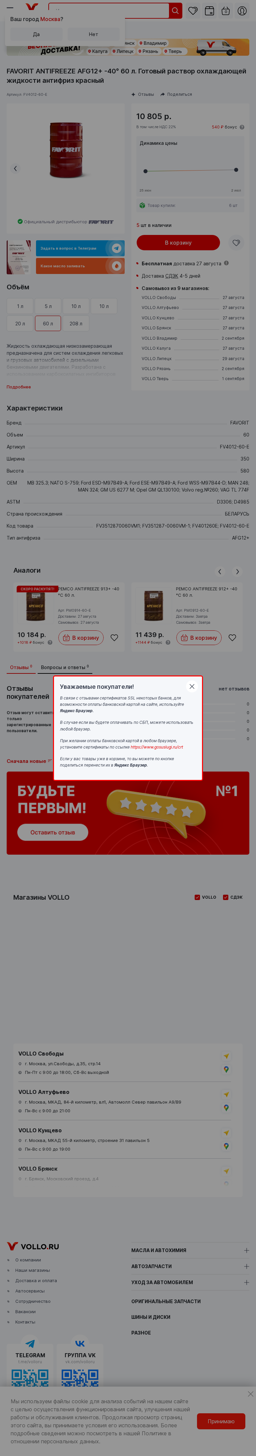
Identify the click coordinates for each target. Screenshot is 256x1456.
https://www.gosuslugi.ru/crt (157, 747)
